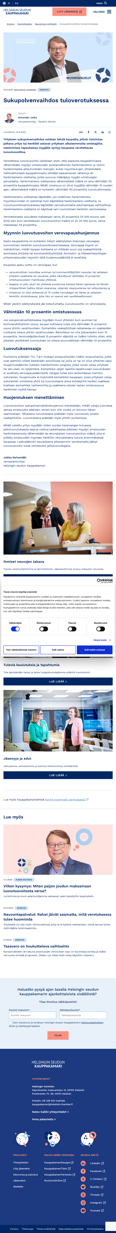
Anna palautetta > (44, 1119)
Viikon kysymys (24, 880)
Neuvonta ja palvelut (25, 1174)
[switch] (43, 628)
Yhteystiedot (20, 1162)
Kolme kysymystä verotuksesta (65, 799)
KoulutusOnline (53, 1180)
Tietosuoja (27, 1229)
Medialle (18, 1186)
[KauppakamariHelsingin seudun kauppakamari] (17, 12)
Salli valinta (58, 649)
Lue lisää (56, 681)
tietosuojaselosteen (92, 1022)
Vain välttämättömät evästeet (21, 649)
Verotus (44, 90)
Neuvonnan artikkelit (46, 24)
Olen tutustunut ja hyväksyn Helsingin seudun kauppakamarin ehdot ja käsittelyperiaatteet (56, 1024)
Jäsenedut (19, 1180)
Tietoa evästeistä (46, 1229)
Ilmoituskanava (95, 1229)
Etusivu (10, 24)
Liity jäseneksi (67, 11)
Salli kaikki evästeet (94, 649)
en (16, 3)
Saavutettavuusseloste (71, 1229)
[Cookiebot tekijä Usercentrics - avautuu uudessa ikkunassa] (99, 581)
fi (9, 3)
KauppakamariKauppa (57, 1162)
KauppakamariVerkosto (58, 1174)
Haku (99, 3)
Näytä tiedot (100, 640)
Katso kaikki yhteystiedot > (50, 1111)
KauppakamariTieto (55, 1168)
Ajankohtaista (25, 24)
